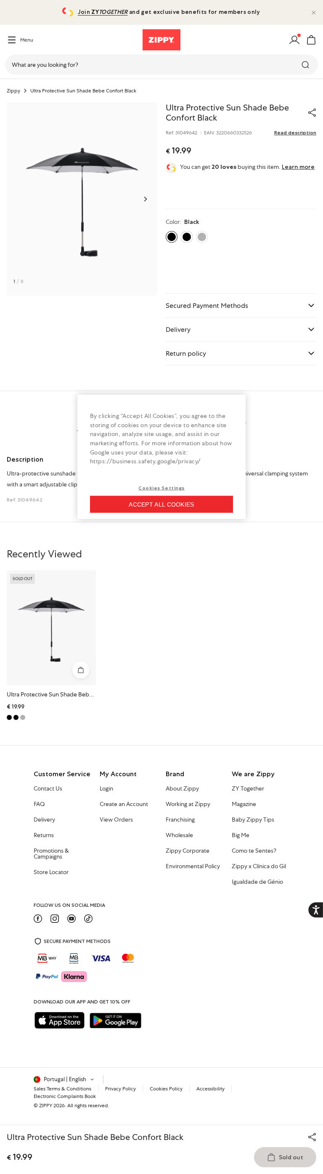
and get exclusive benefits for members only (168, 12)
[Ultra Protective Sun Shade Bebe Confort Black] (51, 627)
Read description (295, 132)
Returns (44, 835)
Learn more (298, 167)
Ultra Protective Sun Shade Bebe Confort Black (68, 694)
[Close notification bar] (314, 12)
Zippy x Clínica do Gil (259, 866)
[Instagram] (54, 918)
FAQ (39, 804)
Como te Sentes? (254, 851)
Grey (202, 237)
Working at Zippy (188, 804)
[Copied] (312, 112)
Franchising (180, 820)
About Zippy (182, 788)
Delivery (44, 820)
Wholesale (179, 835)
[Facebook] (38, 918)
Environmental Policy (193, 866)
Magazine (244, 804)
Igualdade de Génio (257, 882)
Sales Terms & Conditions (62, 1088)
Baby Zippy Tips (253, 820)
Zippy (13, 90)
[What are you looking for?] (306, 65)
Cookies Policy (166, 1088)
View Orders (116, 820)
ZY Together (248, 788)
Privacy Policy (120, 1088)
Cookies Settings (161, 488)
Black (187, 237)
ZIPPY (45, 1105)
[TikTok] (88, 918)
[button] (311, 40)
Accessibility (210, 1088)
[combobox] (161, 65)
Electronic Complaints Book (65, 1096)
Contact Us (48, 788)
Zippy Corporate (187, 851)
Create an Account (124, 804)
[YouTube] (71, 918)
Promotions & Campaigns (51, 854)
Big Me (240, 835)
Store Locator (51, 872)
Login (106, 788)
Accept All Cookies (161, 504)
